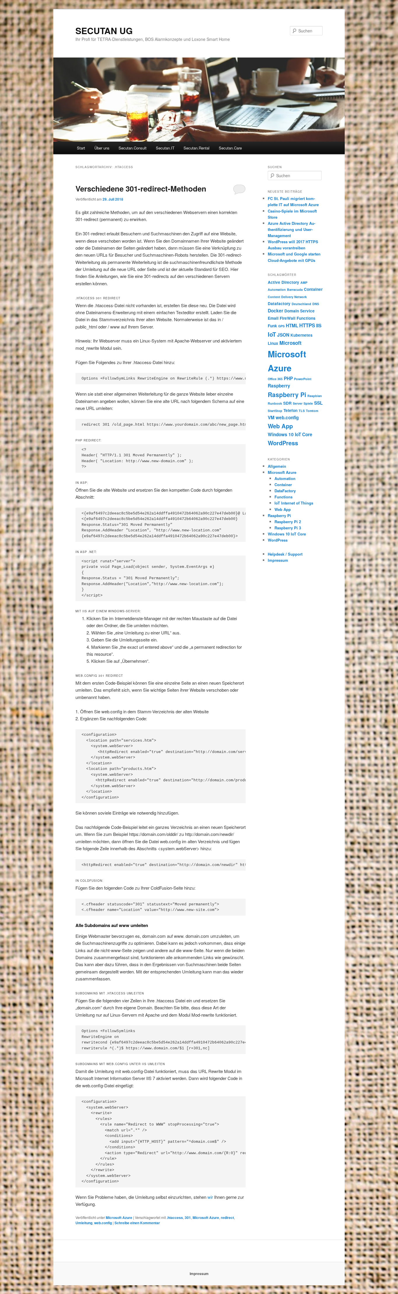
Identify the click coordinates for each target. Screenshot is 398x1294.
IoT (272, 334)
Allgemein (277, 466)
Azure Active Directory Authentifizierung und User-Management (291, 229)
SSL (318, 403)
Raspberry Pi (287, 394)
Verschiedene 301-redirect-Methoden (140, 188)
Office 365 (275, 379)
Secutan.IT (165, 148)
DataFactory (285, 490)
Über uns (102, 148)
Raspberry (279, 385)
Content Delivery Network (287, 297)
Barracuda (295, 289)
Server (297, 403)
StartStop (275, 410)
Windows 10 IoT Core (290, 434)
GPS (281, 326)
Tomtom (312, 410)
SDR (287, 403)
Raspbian (314, 396)
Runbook (275, 403)
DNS (315, 304)
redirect (227, 1217)
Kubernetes (301, 335)
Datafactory (279, 303)
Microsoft (290, 342)
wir (210, 1197)
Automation (277, 289)
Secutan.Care (230, 148)
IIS (318, 325)
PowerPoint (302, 379)
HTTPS (307, 325)
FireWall (287, 318)
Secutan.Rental (196, 148)
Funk (272, 325)
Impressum (278, 560)
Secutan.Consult (133, 148)
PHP (288, 378)
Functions (306, 318)
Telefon (290, 410)
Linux (273, 343)
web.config (103, 1222)
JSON (283, 335)
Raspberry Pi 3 (287, 528)
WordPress (283, 443)
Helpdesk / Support (285, 554)
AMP (303, 282)
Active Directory (283, 282)
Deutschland (301, 304)
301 (188, 1217)
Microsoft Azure (119, 1217)
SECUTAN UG (104, 30)
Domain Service (299, 311)
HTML (292, 325)
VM (271, 417)
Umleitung (83, 1222)
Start (81, 148)
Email (273, 318)
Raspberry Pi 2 (287, 521)
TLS (302, 410)
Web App (280, 426)
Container (313, 289)
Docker (275, 310)
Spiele (308, 403)
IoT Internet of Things (293, 503)
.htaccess (175, 1217)
